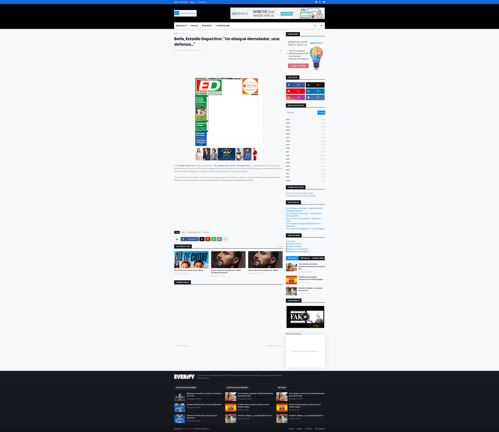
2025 (305, 123)
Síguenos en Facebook (298, 249)
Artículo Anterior (182, 345)
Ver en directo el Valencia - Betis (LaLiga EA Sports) (226, 271)
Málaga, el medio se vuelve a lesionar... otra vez (205, 394)
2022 (305, 134)
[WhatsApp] (213, 239)
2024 (305, 127)
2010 (305, 177)
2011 (305, 173)
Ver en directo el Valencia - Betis (263, 270)
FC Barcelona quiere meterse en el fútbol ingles (310, 278)
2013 (305, 166)
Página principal (181, 2)
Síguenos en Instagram (298, 251)
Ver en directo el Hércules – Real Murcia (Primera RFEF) (303, 214)
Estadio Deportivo (194, 232)
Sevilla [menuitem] (194, 25)
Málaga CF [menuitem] (181, 25)
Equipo (193, 2)
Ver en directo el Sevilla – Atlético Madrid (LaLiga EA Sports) (304, 209)
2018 (305, 148)
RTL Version (320, 428)
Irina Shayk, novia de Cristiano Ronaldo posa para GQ (311, 266)
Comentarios (318, 258)
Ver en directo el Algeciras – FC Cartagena (305, 228)
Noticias (206, 232)
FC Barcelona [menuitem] (223, 25)
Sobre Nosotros (295, 243)
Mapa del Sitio (294, 246)
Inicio (176, 33)
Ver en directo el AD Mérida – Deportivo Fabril (303, 219)
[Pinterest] (207, 239)
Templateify (188, 428)
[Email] (219, 239)
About (299, 428)
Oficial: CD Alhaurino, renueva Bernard (204, 404)
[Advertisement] (204, 67)
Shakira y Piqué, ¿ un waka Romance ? (310, 289)
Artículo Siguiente (273, 345)
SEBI (209, 428)
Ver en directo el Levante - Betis (188, 270)
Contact (308, 428)
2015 (305, 159)
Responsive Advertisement (305, 351)
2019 (305, 144)
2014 (305, 162)
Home (291, 428)
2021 (305, 137)
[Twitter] (202, 239)
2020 (305, 141)
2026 (305, 119)
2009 (305, 180)
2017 (305, 152)
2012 (305, 170)
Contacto (202, 2)
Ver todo (279, 246)
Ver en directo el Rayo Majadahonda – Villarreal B (303, 225)
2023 (305, 130)
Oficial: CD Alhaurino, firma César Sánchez (202, 416)
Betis (182, 33)
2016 (305, 155)
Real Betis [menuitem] (207, 25)
